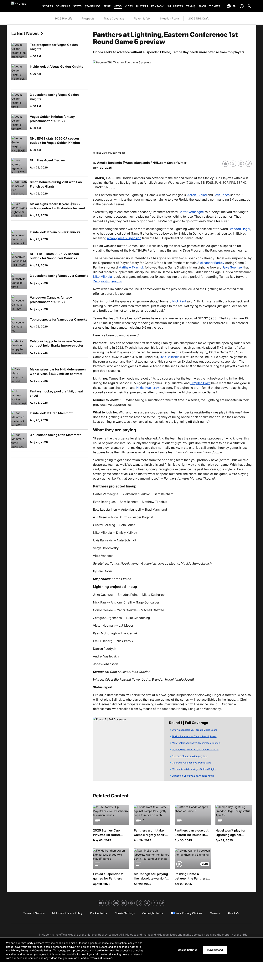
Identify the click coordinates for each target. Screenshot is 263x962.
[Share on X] (233, 164)
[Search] (249, 6)
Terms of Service (101, 957)
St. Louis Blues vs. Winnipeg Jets (189, 756)
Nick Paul (179, 301)
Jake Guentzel (232, 267)
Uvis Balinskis (169, 357)
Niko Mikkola (102, 277)
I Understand (215, 949)
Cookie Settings (105, 950)
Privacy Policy (19, 950)
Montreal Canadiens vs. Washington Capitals (196, 742)
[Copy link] (248, 164)
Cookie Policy (43, 950)
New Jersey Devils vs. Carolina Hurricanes (195, 749)
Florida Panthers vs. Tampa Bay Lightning (194, 736)
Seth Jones (221, 195)
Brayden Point (200, 383)
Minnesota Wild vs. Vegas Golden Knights (194, 769)
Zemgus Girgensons (107, 281)
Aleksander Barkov (210, 263)
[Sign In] (241, 6)
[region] (131, 949)
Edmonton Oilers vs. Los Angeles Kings (193, 775)
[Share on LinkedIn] (241, 164)
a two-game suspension (124, 238)
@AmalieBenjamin (136, 163)
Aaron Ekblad (197, 195)
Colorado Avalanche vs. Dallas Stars (191, 762)
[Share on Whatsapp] (225, 164)
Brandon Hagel (239, 229)
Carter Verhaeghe (191, 212)
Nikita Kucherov (147, 388)
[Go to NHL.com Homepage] (25, 6)
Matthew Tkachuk (131, 267)
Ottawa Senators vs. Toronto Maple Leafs (194, 729)
